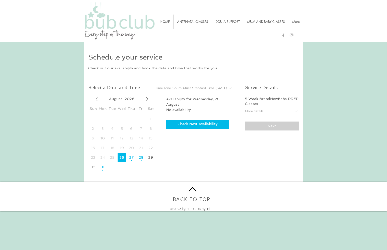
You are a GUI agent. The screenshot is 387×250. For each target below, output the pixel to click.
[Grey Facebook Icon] (283, 35)
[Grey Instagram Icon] (291, 35)
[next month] (147, 99)
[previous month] (96, 99)
